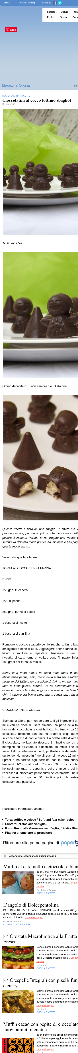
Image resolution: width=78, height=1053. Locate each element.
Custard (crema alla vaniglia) (26, 824)
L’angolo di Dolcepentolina (31, 904)
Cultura (64, 12)
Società (51, 12)
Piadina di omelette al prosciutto (28, 832)
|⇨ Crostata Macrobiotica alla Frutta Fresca (40, 938)
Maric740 (10, 104)
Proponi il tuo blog (27, 3)
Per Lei (50, 17)
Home (7, 3)
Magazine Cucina (16, 85)
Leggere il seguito (34, 917)
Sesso (63, 17)
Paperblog (20, 14)
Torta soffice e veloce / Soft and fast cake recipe (39, 819)
